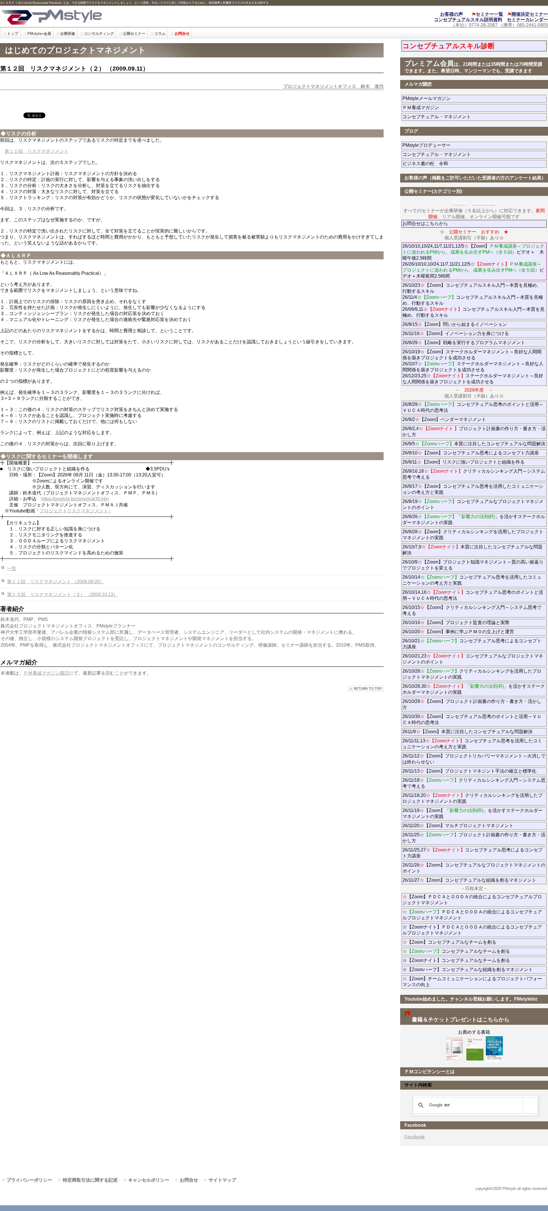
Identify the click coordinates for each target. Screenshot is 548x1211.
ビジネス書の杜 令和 (434, 163)
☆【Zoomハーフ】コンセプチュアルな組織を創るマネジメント (467, 969)
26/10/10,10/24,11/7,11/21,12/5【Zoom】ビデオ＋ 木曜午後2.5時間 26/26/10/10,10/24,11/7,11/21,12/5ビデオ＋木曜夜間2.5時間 (473, 261)
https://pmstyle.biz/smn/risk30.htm (75, 498)
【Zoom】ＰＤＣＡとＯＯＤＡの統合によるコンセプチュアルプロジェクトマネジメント (472, 899)
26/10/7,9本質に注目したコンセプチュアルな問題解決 (472, 549)
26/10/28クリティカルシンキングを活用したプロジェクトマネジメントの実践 (471, 674)
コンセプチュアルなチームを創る (456, 951)
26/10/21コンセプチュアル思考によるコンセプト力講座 (471, 643)
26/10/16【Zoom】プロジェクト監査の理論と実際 (455, 622)
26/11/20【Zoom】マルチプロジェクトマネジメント (457, 825)
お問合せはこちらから (425, 223)
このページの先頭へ (366, 688)
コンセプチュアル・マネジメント (452, 116)
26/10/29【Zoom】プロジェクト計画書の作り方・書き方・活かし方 (471, 704)
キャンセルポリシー (148, 1180)
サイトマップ (222, 1180)
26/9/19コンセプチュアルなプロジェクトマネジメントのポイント (472, 504)
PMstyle (123, 16)
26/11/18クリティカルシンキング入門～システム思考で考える (473, 783)
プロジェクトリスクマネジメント (74, 510)
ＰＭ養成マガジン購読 (46, 673)
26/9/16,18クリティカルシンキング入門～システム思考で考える (473, 474)
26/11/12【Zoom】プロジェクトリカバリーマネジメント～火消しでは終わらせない (473, 758)
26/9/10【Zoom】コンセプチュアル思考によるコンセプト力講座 (470, 452)
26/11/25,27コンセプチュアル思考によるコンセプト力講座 (472, 852)
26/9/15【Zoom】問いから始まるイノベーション (454, 324)
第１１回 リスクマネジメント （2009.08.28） (55, 581)
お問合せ (189, 1180)
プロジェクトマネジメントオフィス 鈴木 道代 (333, 86)
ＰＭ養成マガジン (452, 107)
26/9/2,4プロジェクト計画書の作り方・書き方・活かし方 (474, 431)
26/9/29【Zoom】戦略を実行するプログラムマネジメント (463, 342)
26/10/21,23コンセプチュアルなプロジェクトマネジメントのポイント (472, 658)
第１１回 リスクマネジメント (36, 151)
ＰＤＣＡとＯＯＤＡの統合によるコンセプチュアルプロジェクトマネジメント (472, 914)
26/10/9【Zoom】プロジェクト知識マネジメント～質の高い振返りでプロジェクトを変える (472, 565)
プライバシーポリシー (29, 1180)
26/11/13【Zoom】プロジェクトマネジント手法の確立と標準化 (469, 771)
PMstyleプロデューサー (447, 145)
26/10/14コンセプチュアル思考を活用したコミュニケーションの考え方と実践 (471, 580)
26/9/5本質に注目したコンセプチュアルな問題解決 (473, 443)
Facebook (414, 1136)
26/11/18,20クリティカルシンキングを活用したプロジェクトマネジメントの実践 (472, 798)
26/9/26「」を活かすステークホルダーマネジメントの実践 (473, 519)
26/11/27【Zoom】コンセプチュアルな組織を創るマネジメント (469, 880)
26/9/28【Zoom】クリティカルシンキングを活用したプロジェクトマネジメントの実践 (472, 534)
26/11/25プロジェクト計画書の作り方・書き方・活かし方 (473, 837)
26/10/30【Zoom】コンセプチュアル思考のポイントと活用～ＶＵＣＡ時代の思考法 (471, 719)
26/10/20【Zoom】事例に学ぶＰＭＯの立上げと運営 (458, 631)
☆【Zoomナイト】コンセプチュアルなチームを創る (456, 960)
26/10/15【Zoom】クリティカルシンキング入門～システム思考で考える (471, 610)
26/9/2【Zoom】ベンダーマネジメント (460, 419)
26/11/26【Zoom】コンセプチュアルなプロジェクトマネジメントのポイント (473, 868)
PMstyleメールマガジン (447, 98)
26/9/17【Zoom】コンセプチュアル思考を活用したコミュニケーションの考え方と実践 (472, 489)
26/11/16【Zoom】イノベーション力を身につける (455, 333)
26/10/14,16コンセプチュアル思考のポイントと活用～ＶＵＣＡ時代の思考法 (472, 595)
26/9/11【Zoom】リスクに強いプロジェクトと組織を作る (474, 462)
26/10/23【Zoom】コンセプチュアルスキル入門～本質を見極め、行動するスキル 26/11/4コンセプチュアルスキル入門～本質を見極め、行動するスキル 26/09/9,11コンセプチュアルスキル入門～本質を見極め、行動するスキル (473, 300)
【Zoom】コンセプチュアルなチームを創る (449, 942)
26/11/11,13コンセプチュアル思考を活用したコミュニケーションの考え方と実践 (472, 743)
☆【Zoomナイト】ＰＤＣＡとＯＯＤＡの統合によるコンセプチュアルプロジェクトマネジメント (472, 930)
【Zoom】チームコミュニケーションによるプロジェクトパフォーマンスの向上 (472, 981)
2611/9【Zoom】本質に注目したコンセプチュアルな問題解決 (467, 731)
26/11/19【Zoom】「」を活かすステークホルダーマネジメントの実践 (472, 813)
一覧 (11, 568)
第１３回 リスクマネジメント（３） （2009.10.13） (62, 594)
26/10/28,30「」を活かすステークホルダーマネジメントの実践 (473, 689)
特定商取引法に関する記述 (90, 1180)
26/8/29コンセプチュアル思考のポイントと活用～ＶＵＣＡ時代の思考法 (472, 407)
